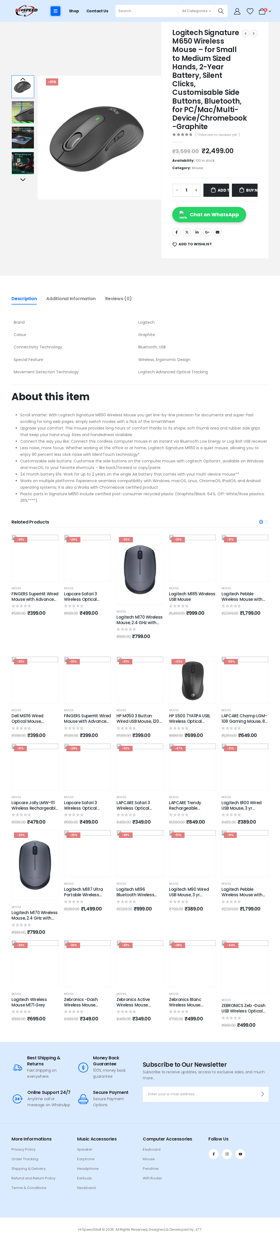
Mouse (197, 168)
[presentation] (38, 137)
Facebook (176, 232)
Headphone (88, 1168)
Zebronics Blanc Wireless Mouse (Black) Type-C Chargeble (185, 1008)
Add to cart (223, 190)
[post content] (35, 558)
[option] (23, 86)
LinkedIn (197, 232)
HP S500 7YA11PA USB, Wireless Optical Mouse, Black (189, 721)
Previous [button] (23, 79)
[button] (261, 521)
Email (217, 232)
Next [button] (23, 180)
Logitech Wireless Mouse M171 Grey (29, 1002)
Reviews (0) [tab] (118, 298)
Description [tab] (24, 298)
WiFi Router (152, 1178)
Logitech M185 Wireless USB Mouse (192, 596)
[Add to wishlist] (50, 543)
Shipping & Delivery (28, 1168)
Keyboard (152, 1149)
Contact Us (97, 11)
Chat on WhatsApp (214, 214)
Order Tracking (24, 1159)
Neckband (86, 1187)
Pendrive (151, 1168)
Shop (74, 11)
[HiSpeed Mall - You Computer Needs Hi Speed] (25, 11)
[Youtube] (240, 1154)
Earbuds (84, 1178)
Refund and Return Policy (33, 1178)
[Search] (221, 11)
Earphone (86, 1159)
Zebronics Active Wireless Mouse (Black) (133, 1005)
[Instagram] (227, 1154)
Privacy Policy (23, 1149)
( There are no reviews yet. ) (217, 134)
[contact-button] (263, 1094)
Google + (207, 232)
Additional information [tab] (71, 298)
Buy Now (252, 190)
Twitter (187, 232)
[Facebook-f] (213, 1154)
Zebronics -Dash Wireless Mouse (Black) (81, 1005)
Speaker (84, 1149)
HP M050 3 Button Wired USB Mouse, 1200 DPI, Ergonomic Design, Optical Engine (139, 724)
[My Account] (237, 11)
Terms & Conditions (28, 1187)
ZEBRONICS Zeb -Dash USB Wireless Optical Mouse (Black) (243, 1011)
